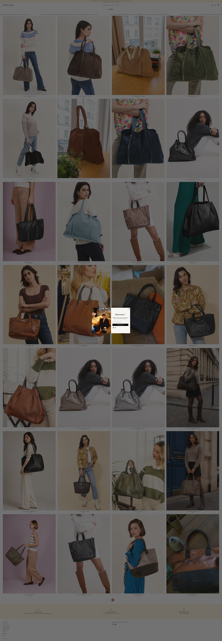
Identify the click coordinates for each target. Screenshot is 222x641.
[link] (113, 327)
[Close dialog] (129, 308)
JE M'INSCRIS (120, 324)
